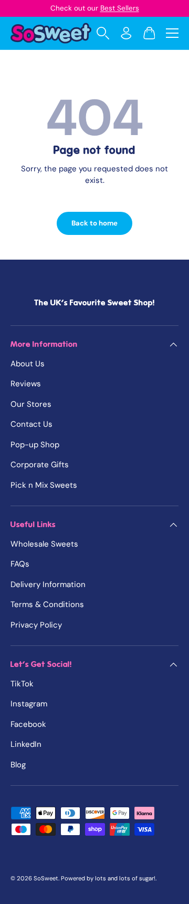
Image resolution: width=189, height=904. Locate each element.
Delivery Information (48, 584)
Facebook (28, 724)
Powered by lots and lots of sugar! (108, 878)
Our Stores (30, 404)
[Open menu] (172, 33)
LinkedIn (25, 744)
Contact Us (31, 424)
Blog (18, 764)
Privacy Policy (36, 625)
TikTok (22, 684)
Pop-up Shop (34, 444)
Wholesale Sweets (44, 544)
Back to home (94, 223)
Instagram (28, 703)
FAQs (19, 564)
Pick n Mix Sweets (43, 485)
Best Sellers (119, 8)
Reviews (25, 383)
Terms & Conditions (47, 604)
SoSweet (46, 878)
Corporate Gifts (39, 464)
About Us (27, 363)
